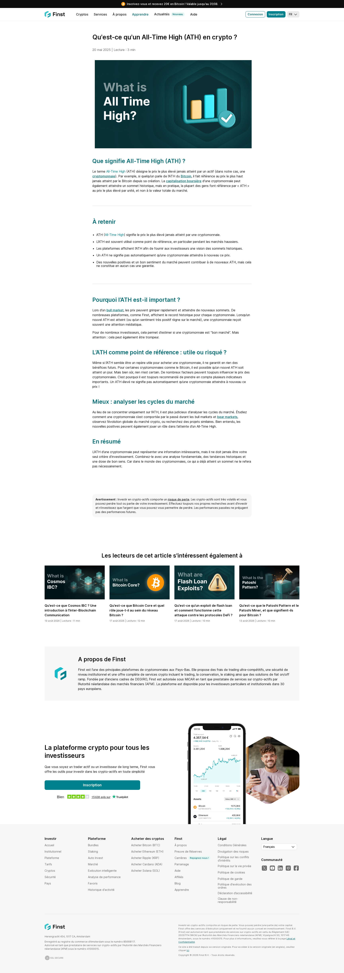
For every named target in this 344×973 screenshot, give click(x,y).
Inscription (276, 14)
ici (188, 950)
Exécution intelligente (102, 870)
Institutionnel (53, 851)
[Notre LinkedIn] (280, 868)
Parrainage (182, 864)
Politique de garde (230, 878)
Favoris (93, 883)
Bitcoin (186, 176)
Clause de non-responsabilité (228, 900)
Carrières (192, 858)
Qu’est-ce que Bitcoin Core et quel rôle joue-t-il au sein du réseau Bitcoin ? (136, 610)
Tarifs (48, 864)
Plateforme (52, 858)
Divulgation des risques (233, 851)
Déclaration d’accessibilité (235, 893)
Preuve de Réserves (188, 851)
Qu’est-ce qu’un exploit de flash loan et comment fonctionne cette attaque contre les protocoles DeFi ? (203, 610)
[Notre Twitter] (264, 868)
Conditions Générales (232, 845)
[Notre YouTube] (272, 868)
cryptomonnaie (103, 176)
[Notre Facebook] (296, 868)
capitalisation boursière (183, 181)
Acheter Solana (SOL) (145, 870)
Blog (178, 883)
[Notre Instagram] (288, 868)
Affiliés (179, 877)
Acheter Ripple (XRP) (145, 858)
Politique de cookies (231, 872)
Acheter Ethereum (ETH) (147, 851)
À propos (181, 845)
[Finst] (55, 14)
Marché (93, 864)
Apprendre (182, 889)
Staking (93, 851)
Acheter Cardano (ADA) (146, 864)
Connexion (255, 14)
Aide (178, 870)
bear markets (227, 417)
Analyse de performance (104, 877)
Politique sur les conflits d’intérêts (233, 858)
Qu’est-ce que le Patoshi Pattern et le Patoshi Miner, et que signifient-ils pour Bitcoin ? (269, 610)
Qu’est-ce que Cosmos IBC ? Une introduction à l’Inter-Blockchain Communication (70, 610)
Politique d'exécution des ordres (235, 886)
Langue (267, 838)
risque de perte (178, 499)
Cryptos (50, 870)
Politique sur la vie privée (234, 866)
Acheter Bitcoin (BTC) (145, 845)
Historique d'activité (101, 889)
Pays (48, 883)
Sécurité (50, 877)
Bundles (93, 845)
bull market (115, 310)
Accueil (49, 845)
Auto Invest (95, 858)
